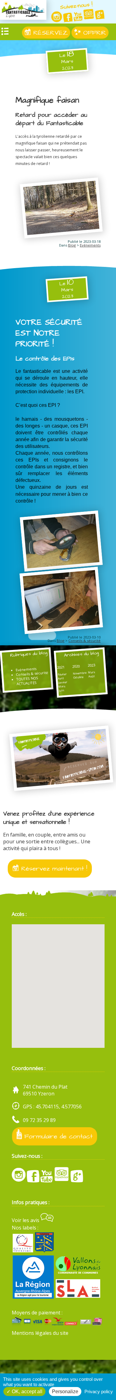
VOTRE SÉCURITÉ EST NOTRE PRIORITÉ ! (48, 333)
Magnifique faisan (47, 100)
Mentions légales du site (40, 1333)
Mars (62, 686)
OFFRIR (93, 32)
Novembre (80, 672)
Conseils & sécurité (84, 640)
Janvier (63, 682)
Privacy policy (98, 1391)
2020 (76, 666)
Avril (61, 678)
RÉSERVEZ (49, 32)
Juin (62, 690)
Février (62, 674)
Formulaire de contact (57, 1136)
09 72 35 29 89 (39, 1120)
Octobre (78, 677)
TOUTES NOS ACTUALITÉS (27, 680)
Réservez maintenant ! (53, 868)
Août (91, 676)
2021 (61, 667)
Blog (72, 245)
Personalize (65, 1391)
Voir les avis (26, 1220)
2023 (91, 665)
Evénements (90, 245)
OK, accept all (26, 1391)
